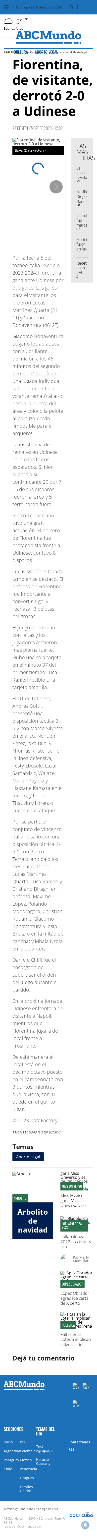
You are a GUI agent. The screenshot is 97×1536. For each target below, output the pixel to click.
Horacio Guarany (43, 1461)
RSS (71, 1449)
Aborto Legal (28, 1157)
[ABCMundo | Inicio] (92, 1428)
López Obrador (72, 1284)
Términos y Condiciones (19, 1509)
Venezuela (28, 1469)
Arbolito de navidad (32, 1221)
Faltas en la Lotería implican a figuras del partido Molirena (76, 1341)
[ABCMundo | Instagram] (76, 1403)
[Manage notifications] (85, 1525)
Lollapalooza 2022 (72, 1225)
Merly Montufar (81, 1259)
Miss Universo (72, 1186)
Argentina (12, 1451)
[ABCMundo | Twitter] (86, 1386)
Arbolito (20, 1198)
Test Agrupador (45, 1448)
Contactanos (79, 1442)
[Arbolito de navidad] (32, 1187)
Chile (8, 1469)
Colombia (28, 1451)
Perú (24, 1442)
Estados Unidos (26, 1488)
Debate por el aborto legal (71, 52)
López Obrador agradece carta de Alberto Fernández (74, 1300)
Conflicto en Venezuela (39, 52)
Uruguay (27, 1478)
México (26, 1460)
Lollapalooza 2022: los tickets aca (75, 1241)
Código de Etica (48, 1509)
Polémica (68, 1325)
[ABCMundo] (24, 1389)
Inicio (8, 1442)
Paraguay (11, 1460)
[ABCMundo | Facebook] (76, 1386)
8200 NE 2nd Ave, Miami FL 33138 (34, 1520)
